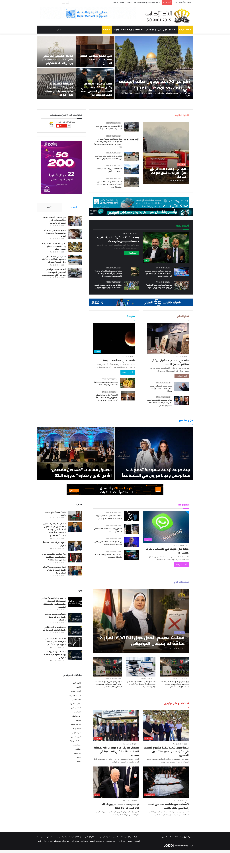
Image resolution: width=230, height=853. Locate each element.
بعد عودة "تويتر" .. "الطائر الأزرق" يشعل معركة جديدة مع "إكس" (109, 517)
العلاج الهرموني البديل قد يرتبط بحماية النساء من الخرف (55, 233)
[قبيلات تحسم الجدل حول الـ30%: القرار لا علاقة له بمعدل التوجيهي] (141, 621)
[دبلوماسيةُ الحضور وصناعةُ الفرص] (75, 546)
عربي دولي (162, 29)
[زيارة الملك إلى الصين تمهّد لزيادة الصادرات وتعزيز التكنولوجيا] (75, 570)
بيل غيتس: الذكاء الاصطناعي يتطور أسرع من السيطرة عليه (108, 543)
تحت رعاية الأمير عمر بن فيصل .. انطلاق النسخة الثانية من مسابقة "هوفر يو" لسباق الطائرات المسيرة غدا (108, 143)
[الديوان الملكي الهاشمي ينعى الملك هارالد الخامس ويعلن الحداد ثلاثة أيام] (56, 51)
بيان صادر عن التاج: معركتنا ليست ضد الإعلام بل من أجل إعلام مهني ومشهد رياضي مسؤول (174, 684)
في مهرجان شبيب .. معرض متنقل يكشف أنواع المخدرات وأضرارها (54, 220)
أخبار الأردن (173, 29)
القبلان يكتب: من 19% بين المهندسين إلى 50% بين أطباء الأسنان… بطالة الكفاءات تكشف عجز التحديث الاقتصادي (54, 529)
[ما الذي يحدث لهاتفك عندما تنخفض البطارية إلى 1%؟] (131, 529)
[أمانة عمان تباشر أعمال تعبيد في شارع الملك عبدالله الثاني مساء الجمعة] (75, 273)
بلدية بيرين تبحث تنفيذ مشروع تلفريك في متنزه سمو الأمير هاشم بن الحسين (166, 751)
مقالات (78, 749)
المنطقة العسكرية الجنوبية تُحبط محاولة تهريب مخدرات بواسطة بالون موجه (59, 89)
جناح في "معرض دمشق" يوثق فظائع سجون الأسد (170, 362)
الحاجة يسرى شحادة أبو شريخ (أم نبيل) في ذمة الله (54, 629)
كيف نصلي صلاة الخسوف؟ (119, 360)
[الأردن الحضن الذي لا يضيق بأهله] (75, 516)
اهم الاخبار (77, 699)
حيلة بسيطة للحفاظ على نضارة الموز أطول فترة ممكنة (106, 384)
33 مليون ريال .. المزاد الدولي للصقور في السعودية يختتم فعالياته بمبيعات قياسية (107, 397)
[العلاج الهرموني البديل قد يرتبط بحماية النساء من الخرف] (75, 234)
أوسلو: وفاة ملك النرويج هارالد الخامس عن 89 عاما (120, 806)
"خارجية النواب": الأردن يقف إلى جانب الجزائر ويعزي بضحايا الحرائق (54, 246)
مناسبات (77, 753)
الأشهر (49, 207)
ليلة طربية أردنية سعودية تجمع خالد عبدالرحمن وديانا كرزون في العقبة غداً (156, 472)
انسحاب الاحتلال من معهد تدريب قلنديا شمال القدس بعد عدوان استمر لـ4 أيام (109, 184)
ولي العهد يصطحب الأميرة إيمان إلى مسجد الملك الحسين (96, 59)
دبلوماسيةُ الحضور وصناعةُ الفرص (54, 544)
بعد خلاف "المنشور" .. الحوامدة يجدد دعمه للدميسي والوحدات (117, 239)
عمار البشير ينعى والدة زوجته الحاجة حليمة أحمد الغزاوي (55, 654)
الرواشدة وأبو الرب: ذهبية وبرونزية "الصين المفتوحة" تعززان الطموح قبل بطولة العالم (158, 273)
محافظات (77, 745)
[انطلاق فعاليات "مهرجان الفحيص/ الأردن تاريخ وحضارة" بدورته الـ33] (75, 453)
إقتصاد (78, 687)
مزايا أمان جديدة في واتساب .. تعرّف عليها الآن (167, 550)
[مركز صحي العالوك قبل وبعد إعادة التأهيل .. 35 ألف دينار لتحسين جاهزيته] (75, 260)
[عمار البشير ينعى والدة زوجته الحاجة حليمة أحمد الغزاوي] (75, 655)
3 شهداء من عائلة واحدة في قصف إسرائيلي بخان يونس (168, 806)
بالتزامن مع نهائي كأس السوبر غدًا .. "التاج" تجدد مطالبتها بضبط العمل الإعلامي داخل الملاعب (108, 684)
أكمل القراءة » (131, 253)
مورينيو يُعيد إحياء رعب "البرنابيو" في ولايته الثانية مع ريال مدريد (159, 286)
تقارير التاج (75, 841)
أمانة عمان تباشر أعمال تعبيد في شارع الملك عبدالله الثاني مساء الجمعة (54, 272)
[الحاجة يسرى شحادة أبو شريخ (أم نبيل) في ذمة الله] (75, 631)
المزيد (107, 29)
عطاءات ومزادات (119, 29)
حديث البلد (76, 716)
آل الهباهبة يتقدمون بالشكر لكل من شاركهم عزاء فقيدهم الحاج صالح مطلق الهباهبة (53, 603)
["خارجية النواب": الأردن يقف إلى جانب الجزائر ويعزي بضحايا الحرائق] (75, 247)
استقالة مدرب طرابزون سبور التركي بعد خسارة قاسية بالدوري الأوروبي (108, 286)
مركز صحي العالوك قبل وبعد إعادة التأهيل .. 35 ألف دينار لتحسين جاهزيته (54, 259)
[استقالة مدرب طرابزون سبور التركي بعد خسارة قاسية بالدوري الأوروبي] (131, 285)
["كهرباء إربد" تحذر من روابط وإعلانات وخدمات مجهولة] (131, 555)
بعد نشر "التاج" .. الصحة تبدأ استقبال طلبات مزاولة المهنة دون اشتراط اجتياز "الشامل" (141, 684)
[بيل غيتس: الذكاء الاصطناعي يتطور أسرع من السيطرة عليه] (131, 542)
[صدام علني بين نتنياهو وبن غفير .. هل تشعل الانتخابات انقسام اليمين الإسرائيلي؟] (181, 400)
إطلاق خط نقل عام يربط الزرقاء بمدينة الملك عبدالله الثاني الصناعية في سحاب (116, 751)
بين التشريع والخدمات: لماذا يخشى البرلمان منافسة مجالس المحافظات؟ (54, 557)
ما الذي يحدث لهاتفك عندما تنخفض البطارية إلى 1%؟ (108, 530)
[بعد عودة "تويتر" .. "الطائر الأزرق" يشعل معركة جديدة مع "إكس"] (131, 516)
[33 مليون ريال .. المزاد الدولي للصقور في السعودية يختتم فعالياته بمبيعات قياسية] (128, 395)
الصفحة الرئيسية (185, 29)
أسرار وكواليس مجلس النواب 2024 (56, 841)
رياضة (129, 29)
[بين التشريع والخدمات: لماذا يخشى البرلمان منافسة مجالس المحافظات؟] (75, 557)
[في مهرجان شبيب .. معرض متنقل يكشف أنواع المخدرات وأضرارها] (75, 221)
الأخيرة (74, 207)
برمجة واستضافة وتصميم (184, 845)
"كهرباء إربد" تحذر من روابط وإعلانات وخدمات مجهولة (108, 556)
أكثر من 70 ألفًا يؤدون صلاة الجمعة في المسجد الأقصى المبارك (154, 84)
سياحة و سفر (75, 724)
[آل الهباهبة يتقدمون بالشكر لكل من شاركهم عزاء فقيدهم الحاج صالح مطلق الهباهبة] (75, 602)
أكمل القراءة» (181, 376)
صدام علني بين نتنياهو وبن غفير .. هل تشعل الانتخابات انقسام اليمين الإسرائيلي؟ (159, 402)
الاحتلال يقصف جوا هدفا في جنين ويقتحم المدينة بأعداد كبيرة (109, 127)
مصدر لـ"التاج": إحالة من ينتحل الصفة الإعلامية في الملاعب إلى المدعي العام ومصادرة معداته (96, 89)
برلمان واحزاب (151, 29)
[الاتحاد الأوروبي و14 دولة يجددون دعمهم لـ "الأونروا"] (131, 169)
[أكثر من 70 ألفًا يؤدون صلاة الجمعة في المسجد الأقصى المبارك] (154, 67)
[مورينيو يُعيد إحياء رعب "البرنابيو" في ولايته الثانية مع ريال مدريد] (181, 285)
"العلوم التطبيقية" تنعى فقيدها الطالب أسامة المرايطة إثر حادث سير (55, 641)
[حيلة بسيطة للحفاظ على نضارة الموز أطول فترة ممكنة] (127, 383)
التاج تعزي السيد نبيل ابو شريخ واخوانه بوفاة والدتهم (55, 617)
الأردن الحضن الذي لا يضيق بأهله (55, 514)
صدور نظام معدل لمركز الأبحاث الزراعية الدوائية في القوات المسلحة (136, 2)
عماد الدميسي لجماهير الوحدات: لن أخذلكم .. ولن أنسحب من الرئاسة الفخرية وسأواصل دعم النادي (108, 273)
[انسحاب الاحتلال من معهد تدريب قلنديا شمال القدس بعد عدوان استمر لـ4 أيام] (131, 182)
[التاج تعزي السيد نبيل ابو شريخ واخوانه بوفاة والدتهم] (75, 617)
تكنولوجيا (77, 712)
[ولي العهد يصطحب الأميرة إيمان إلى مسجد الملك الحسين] (95, 51)
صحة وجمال (76, 728)
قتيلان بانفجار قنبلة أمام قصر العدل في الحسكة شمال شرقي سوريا (108, 157)
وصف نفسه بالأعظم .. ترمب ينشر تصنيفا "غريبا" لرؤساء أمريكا (161, 388)
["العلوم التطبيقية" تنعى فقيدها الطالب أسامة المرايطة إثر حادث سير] (75, 642)
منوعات (78, 757)
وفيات (78, 761)
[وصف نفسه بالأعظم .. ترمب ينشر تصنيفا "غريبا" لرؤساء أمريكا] (181, 386)
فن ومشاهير (76, 737)
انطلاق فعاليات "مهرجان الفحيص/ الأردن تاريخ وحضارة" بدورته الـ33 (81, 472)
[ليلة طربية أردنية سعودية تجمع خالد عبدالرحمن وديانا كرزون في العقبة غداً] (154, 453)
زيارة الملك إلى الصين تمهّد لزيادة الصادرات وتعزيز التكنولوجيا (54, 570)
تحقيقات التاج (138, 29)
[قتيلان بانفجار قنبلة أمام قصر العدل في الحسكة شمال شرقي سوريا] (131, 156)
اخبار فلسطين (75, 691)
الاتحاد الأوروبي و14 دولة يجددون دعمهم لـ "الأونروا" (109, 170)
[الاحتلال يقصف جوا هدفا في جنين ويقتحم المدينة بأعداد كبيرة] (131, 126)
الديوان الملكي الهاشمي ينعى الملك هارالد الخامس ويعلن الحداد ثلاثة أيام (57, 59)
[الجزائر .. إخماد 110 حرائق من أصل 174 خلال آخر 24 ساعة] (166, 153)
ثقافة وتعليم (76, 708)
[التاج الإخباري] (168, 15)
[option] (115, 67)
